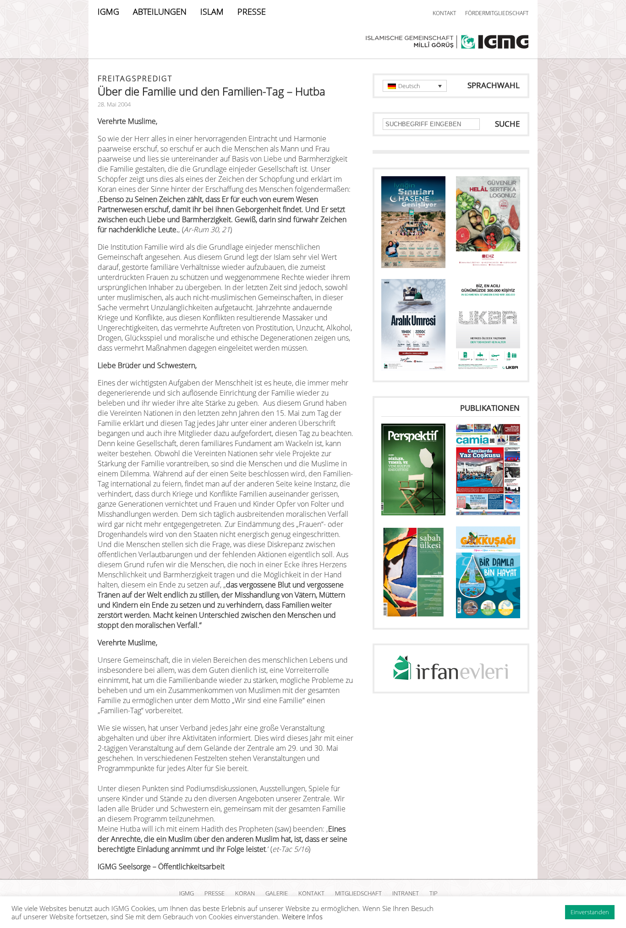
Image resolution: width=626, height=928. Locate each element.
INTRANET (405, 893)
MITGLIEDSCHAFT (358, 893)
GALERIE (276, 893)
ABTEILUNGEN (160, 11)
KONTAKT (444, 13)
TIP (433, 893)
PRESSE (251, 11)
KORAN (245, 893)
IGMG (108, 11)
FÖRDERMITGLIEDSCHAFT (496, 13)
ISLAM (212, 11)
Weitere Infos (302, 916)
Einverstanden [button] (590, 912)
